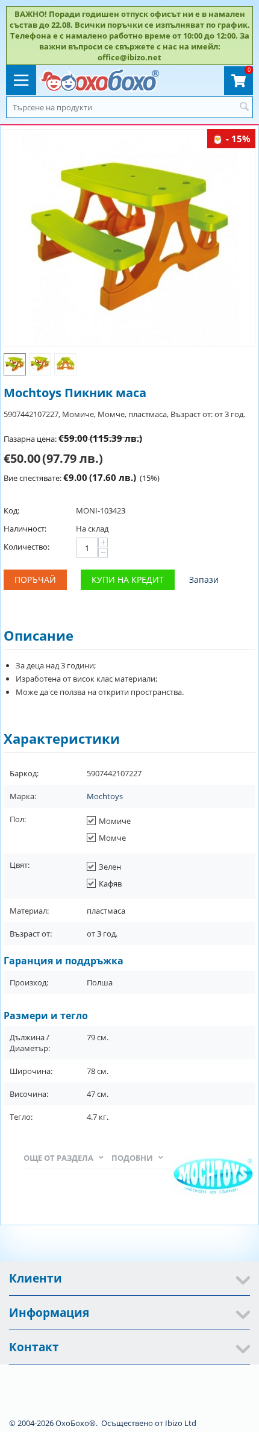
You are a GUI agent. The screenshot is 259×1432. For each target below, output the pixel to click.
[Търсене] (244, 107)
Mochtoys (105, 796)
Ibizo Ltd (180, 1423)
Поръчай (35, 579)
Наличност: (25, 528)
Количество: (26, 546)
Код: (11, 510)
